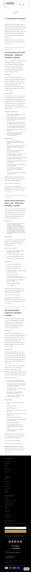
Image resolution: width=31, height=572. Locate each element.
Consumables (7, 461)
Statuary (6, 465)
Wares (6, 467)
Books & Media (8, 469)
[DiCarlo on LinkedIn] (18, 541)
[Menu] (26, 5)
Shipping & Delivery (9, 502)
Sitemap (6, 492)
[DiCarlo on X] (10, 541)
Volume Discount (8, 515)
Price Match (7, 513)
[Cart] (24, 5)
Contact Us (7, 498)
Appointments (8, 463)
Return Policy (7, 506)
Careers (6, 490)
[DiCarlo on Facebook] (12, 541)
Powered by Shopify (21, 565)
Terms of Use (7, 488)
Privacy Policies (8, 486)
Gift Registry (7, 511)
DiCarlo (10, 562)
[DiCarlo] (8, 3)
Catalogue (7, 517)
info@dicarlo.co (9, 43)
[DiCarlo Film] (10, 557)
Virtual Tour (7, 483)
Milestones (7, 471)
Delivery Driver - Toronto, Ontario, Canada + (15, 307)
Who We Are (7, 481)
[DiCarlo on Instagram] (21, 541)
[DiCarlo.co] (13, 553)
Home (6, 479)
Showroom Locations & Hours (11, 500)
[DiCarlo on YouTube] (15, 541)
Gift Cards (7, 509)
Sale (5, 473)
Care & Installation (8, 504)
